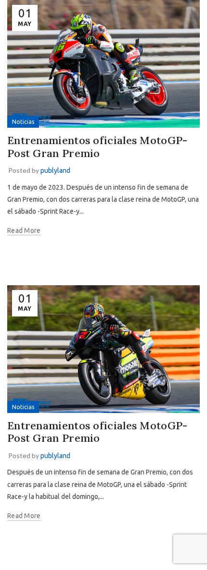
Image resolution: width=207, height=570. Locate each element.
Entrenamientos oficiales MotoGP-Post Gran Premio (97, 146)
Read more (24, 230)
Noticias (23, 122)
